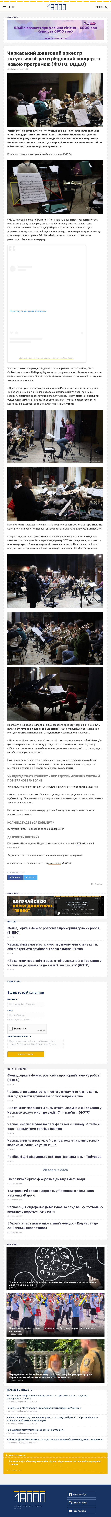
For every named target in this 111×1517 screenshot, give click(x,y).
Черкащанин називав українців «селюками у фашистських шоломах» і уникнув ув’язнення (53, 1143)
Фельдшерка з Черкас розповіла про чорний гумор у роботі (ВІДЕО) (53, 1077)
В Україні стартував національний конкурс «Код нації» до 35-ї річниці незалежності (52, 1225)
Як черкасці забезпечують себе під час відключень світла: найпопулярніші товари (55, 1463)
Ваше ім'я (12, 999)
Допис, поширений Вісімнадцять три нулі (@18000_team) (46, 358)
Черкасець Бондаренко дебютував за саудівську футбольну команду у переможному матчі (55, 1209)
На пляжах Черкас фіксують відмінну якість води (46, 1179)
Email (10, 1010)
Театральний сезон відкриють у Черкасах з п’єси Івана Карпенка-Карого (50, 1193)
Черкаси (99, 884)
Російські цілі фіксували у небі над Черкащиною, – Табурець (54, 1157)
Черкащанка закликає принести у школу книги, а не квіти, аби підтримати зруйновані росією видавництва (52, 1094)
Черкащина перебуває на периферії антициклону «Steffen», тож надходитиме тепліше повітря (54, 1126)
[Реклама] (55, 30)
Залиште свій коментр (19, 1036)
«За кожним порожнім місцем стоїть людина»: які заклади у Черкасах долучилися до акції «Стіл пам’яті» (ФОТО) (54, 1110)
